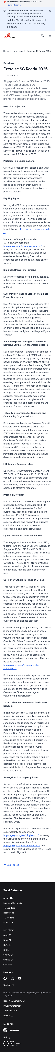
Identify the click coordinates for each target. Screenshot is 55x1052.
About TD (8, 898)
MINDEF (7, 930)
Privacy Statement (12, 1005)
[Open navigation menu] (50, 35)
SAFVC (6, 954)
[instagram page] (12, 978)
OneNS (6, 959)
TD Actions (8, 917)
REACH (6, 1015)
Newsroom (18, 51)
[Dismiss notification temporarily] (50, 10)
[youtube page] (19, 978)
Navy (5, 940)
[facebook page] (5, 978)
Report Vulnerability (12, 1000)
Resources (8, 912)
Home (6, 51)
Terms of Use (10, 1010)
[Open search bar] (42, 35)
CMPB (6, 964)
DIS (5, 950)
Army (5, 935)
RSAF (6, 945)
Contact (7, 985)
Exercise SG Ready (12, 903)
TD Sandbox (9, 908)
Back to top (13, 864)
